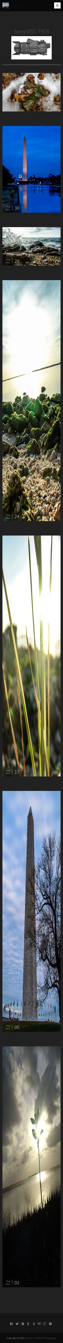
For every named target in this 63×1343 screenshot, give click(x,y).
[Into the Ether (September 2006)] (31, 655)
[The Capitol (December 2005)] (31, 169)
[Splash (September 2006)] (31, 246)
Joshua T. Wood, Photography (40, 1337)
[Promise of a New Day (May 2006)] (31, 1166)
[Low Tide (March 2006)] (31, 400)
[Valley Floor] (31, 91)
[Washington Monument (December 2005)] (31, 911)
